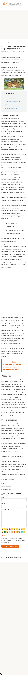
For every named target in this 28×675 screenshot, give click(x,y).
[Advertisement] (14, 24)
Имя (2, 497)
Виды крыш (21, 51)
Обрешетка (8, 105)
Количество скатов (11, 98)
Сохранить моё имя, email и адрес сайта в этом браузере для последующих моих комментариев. (13, 540)
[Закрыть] (1, 674)
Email (3, 503)
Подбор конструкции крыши (14, 101)
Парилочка (9, 129)
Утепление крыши (11, 108)
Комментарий (5, 509)
